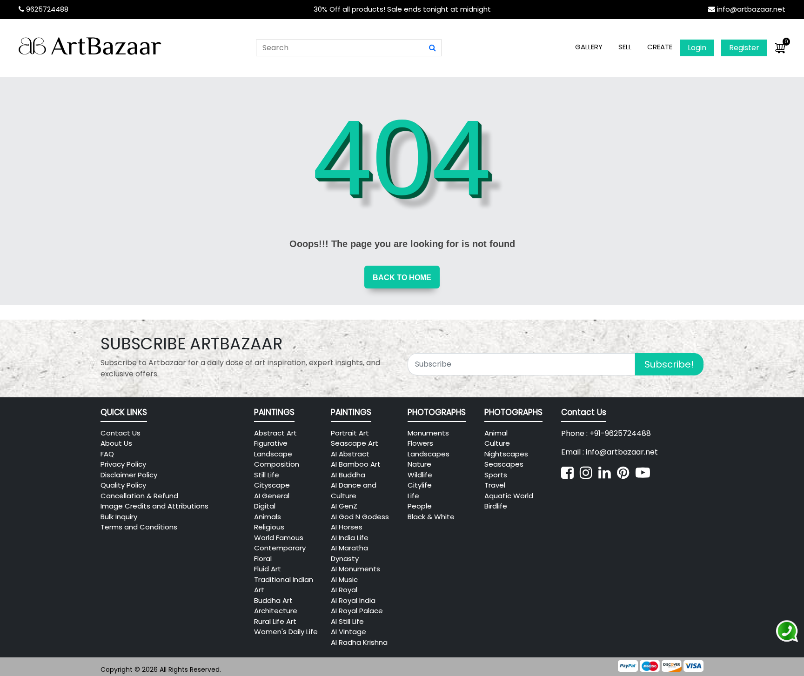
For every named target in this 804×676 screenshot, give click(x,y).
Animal (496, 433)
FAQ (107, 454)
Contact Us (120, 433)
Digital (264, 506)
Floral (263, 558)
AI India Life (349, 537)
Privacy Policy (123, 464)
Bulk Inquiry (118, 517)
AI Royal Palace (357, 611)
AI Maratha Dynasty (349, 553)
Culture (497, 443)
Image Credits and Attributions (154, 506)
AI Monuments (355, 569)
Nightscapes (506, 454)
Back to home (402, 277)
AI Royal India (353, 600)
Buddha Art (273, 600)
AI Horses (346, 527)
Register (744, 47)
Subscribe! (669, 364)
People (420, 506)
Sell (624, 47)
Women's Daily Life (286, 631)
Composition (276, 464)
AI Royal (344, 590)
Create (659, 47)
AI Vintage (348, 631)
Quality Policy (123, 485)
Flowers (420, 443)
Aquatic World (508, 496)
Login (697, 47)
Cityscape (272, 485)
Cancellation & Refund (139, 496)
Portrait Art (350, 433)
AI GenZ (344, 506)
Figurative (271, 443)
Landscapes (428, 454)
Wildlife (420, 475)
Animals (267, 517)
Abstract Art (275, 433)
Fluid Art (267, 569)
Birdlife (495, 506)
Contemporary (280, 548)
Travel (494, 485)
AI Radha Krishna (359, 642)
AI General (271, 496)
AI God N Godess (360, 517)
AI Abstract (350, 454)
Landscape (273, 454)
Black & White (431, 517)
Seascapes (503, 464)
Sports (495, 475)
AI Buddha (348, 475)
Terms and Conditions (138, 527)
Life (413, 496)
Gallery (589, 47)
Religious (269, 527)
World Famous (278, 537)
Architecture (275, 611)
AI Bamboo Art (356, 464)
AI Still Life (347, 621)
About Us (116, 443)
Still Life (266, 475)
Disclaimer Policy (128, 475)
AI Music (344, 579)
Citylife (420, 485)
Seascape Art (354, 443)
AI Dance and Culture (353, 490)
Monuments (428, 433)
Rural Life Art (275, 621)
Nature (419, 464)
